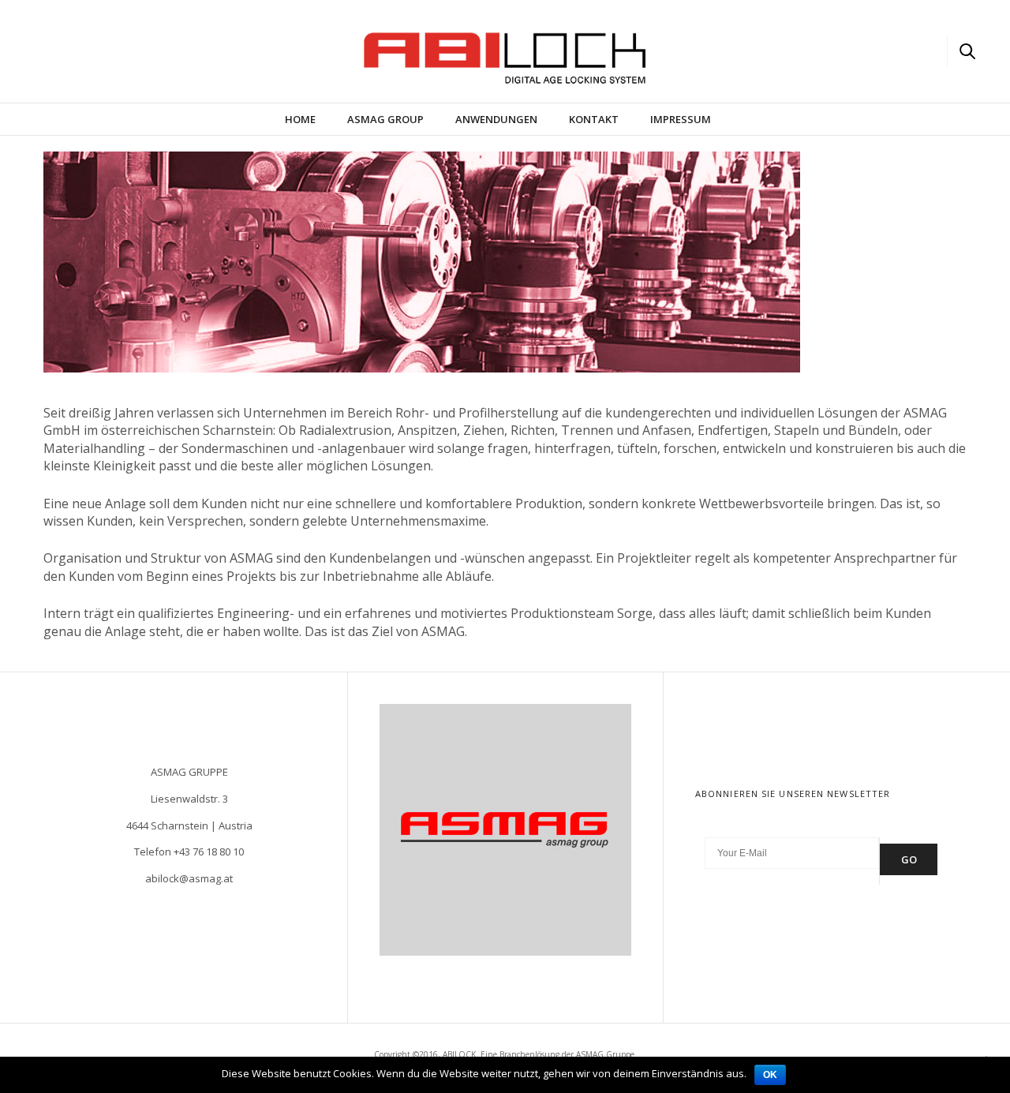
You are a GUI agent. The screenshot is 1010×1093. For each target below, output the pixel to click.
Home (300, 119)
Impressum (680, 119)
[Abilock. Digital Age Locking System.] (94, 49)
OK (770, 1074)
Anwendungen (496, 119)
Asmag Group (385, 119)
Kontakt (594, 119)
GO (909, 859)
